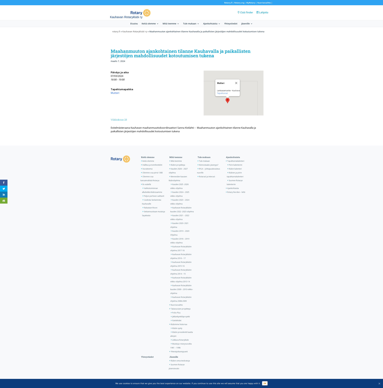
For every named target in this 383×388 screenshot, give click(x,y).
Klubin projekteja (178, 165)
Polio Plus (176, 312)
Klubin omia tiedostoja (180, 360)
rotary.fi (116, 31)
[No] (379, 383)
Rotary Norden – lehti (236, 192)
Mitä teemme (169, 24)
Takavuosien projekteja (180, 309)
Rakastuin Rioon (150, 207)
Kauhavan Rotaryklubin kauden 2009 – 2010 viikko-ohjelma (181, 289)
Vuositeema (147, 169)
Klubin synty (177, 328)
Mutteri (115, 93)
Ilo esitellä (146, 184)
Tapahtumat (222, 93)
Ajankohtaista (210, 24)
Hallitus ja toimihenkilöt (152, 165)
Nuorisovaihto (264, 2)
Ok (264, 383)
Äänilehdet (176, 320)
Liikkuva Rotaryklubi (180, 340)
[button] (228, 101)
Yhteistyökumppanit (179, 351)
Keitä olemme (149, 24)
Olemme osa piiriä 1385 (152, 172)
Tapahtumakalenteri (235, 161)
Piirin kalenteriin (235, 165)
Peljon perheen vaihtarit (154, 196)
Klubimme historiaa (179, 324)
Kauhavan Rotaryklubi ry (134, 31)
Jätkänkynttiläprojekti (181, 316)
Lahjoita (263, 12)
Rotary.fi (228, 2)
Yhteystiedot (230, 24)
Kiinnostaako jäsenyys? (208, 165)
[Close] (236, 83)
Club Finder (246, 12)
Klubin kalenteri (235, 169)
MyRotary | (251, 2)
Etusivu (134, 24)
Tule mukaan (189, 24)
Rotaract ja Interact (207, 176)
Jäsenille (245, 24)
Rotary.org (239, 2)
